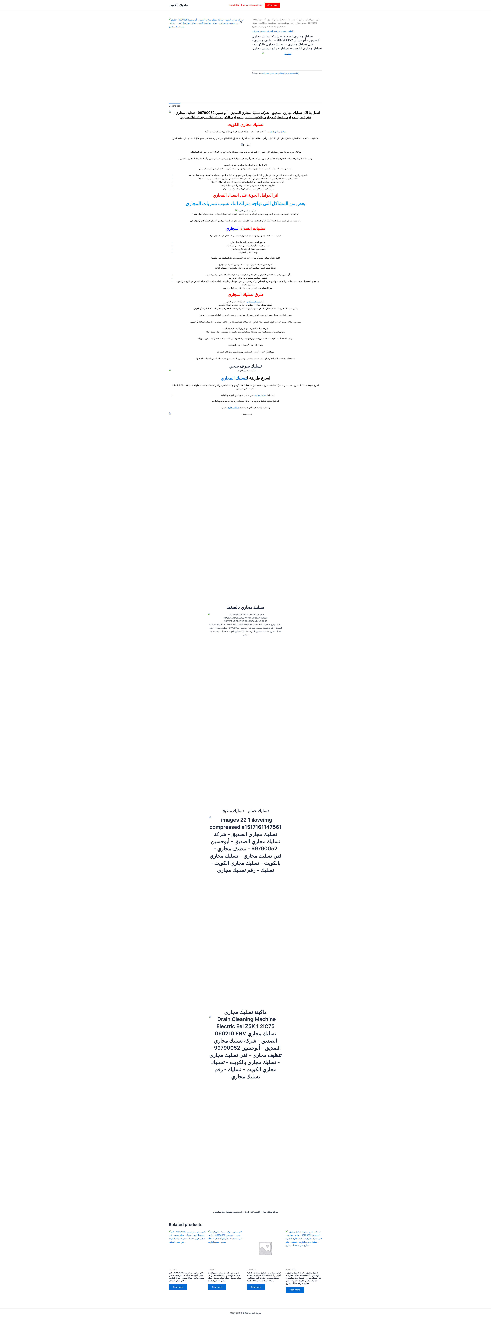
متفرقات (255, 31)
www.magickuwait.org (252, 5)
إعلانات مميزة (287, 31)
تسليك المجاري (253, 301)
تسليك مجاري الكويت (277, 131)
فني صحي (315, 20)
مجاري (231, 228)
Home (254, 20)
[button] (272, 5)
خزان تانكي (275, 31)
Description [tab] (174, 106)
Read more (178, 1287)
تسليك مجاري (260, 395)
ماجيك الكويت (178, 5)
